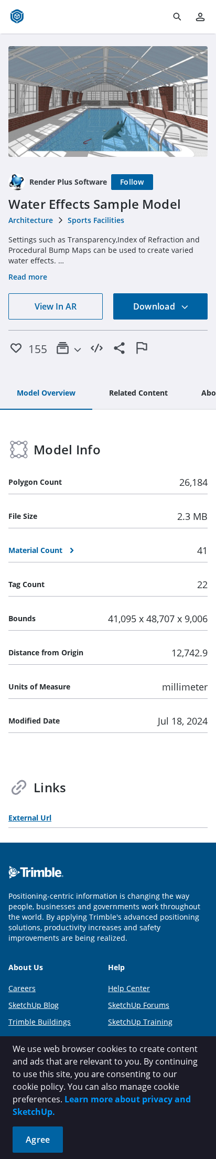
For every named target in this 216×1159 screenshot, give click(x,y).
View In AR (56, 306)
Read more (27, 277)
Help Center (129, 988)
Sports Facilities (96, 220)
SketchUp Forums (138, 1005)
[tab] (46, 393)
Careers (22, 988)
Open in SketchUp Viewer (108, 102)
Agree (38, 1139)
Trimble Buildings (39, 1022)
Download (155, 306)
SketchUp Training (140, 1022)
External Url (29, 818)
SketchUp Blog (33, 1005)
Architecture (30, 220)
